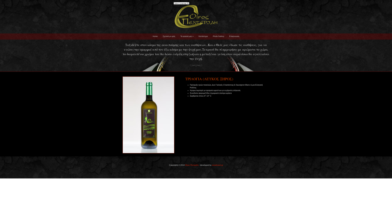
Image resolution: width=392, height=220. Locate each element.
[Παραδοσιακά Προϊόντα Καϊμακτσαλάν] (196, 33)
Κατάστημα (203, 36)
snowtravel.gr (217, 165)
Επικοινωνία (234, 36)
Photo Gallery (218, 36)
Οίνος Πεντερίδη (192, 165)
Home (155, 36)
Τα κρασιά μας (187, 36)
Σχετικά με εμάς (169, 36)
